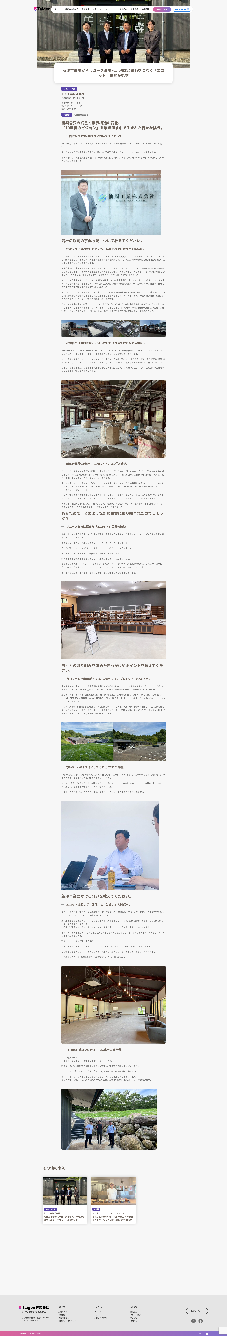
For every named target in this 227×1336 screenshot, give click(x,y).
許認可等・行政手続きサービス (70, 1321)
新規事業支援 (63, 1318)
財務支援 (61, 1315)
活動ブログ (134, 1318)
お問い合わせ (197, 1311)
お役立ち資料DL (100, 1318)
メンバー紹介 (135, 1315)
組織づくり (62, 1312)
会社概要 (133, 1312)
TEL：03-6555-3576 (30, 1320)
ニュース (97, 1312)
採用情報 (133, 1321)
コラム (97, 1315)
